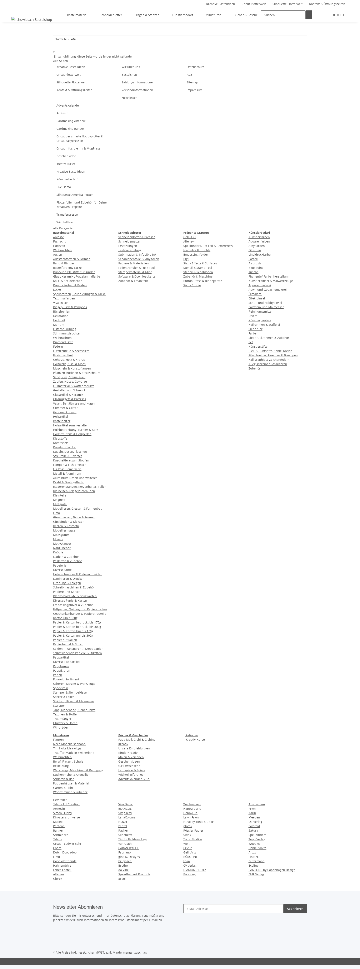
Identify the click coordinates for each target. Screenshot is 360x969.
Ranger (58, 830)
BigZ (186, 259)
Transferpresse (67, 214)
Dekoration (60, 316)
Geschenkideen (129, 761)
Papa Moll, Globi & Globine (136, 740)
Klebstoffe (60, 438)
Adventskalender (68, 105)
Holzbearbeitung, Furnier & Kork (75, 430)
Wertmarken (192, 804)
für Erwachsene (129, 766)
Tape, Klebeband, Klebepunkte (74, 710)
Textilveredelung (129, 250)
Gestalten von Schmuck (69, 390)
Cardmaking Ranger (70, 129)
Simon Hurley (62, 813)
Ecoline (254, 865)
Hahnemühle (62, 865)
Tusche (254, 272)
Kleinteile (59, 495)
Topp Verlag (257, 839)
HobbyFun (190, 813)
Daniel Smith (257, 848)
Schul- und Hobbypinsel (265, 303)
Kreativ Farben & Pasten (70, 285)
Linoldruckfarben (260, 254)
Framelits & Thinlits (196, 250)
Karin (252, 813)
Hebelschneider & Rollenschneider (77, 574)
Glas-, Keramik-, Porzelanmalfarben (77, 276)
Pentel (122, 826)
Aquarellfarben (259, 241)
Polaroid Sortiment (66, 679)
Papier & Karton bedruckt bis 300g (77, 627)
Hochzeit (59, 246)
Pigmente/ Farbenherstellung (269, 276)
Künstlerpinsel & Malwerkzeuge (271, 281)
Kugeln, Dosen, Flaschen (70, 452)
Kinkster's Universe (66, 817)
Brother (123, 865)
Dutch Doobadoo (64, 852)
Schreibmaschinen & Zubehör (74, 587)
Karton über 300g (65, 618)
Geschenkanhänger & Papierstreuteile (79, 614)
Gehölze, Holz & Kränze (69, 360)
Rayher (123, 830)
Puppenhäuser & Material (71, 783)
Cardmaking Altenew (70, 121)
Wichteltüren (65, 222)
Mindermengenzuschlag (130, 952)
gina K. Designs (129, 857)
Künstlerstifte (258, 346)
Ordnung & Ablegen (67, 583)
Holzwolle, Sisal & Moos (69, 364)
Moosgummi (61, 535)
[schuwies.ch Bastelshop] (31, 19)
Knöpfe (58, 552)
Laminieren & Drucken (68, 579)
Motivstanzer (62, 543)
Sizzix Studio (192, 285)
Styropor (59, 706)
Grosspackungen (64, 412)
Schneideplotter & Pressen (136, 237)
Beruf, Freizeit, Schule (68, 761)
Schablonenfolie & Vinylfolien (138, 259)
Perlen (57, 675)
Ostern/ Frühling (64, 329)
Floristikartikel (63, 355)
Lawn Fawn (191, 817)
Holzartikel (60, 417)
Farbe (252, 333)
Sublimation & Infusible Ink (137, 254)
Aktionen (191, 735)
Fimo (56, 513)
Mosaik (58, 539)
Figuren (58, 740)
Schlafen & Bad (63, 779)
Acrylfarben (257, 246)
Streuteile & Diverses (67, 456)
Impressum (194, 90)
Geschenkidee (66, 156)
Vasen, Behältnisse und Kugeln (74, 403)
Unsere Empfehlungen (134, 748)
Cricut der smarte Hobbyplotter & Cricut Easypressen (79, 138)
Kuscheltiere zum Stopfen (71, 460)
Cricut (187, 848)
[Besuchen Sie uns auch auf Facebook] (56, 935)
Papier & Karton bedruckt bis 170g (77, 622)
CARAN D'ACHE (128, 848)
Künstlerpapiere (260, 320)
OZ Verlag (255, 822)
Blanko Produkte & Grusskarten (75, 596)
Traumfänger (62, 719)
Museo (57, 822)
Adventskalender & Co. (134, 779)
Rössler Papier (193, 830)
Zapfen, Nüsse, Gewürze (70, 381)
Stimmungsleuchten (67, 333)
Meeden (254, 817)
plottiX (187, 826)
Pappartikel (61, 657)
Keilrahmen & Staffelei (264, 325)
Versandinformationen (137, 90)
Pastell (253, 259)
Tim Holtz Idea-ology (67, 748)
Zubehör (254, 368)
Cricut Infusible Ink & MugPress (78, 148)
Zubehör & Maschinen (198, 276)
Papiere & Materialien (133, 263)
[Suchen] (309, 14)
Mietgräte (60, 504)
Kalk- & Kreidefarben (67, 281)
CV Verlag (189, 865)
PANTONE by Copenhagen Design (272, 870)
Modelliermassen (65, 530)
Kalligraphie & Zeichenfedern (269, 360)
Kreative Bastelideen (220, 4)
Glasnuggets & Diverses (69, 399)
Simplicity (125, 813)
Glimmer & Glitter (65, 408)
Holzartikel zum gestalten (71, 425)
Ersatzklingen (127, 246)
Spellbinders (257, 835)
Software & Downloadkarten (137, 276)
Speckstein (60, 688)
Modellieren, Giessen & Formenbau (77, 508)
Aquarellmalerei (260, 285)
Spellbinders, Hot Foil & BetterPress (208, 246)
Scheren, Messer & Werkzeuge (74, 684)
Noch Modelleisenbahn (69, 744)
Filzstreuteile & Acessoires (71, 351)
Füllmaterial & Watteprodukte (73, 386)
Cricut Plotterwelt (254, 4)
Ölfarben (255, 250)
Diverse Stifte (62, 570)
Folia (186, 861)
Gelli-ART (189, 237)
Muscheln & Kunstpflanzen (72, 368)
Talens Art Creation (66, 804)
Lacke (57, 290)
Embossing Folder (195, 254)
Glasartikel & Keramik (68, 395)
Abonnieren (295, 909)
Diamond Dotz (63, 342)
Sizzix (187, 835)
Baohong (189, 874)
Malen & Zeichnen (131, 757)
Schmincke (60, 835)
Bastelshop (129, 75)
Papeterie (59, 565)
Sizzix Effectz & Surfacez (200, 263)
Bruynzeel (125, 861)
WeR (186, 844)
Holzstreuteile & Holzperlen (72, 434)
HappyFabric (192, 809)
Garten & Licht (63, 788)
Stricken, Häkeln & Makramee (73, 701)
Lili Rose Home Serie (67, 469)
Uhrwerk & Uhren (65, 723)
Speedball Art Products (134, 874)
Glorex (57, 879)
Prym (252, 809)
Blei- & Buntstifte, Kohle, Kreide (270, 351)
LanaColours (127, 817)
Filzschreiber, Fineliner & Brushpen (273, 355)
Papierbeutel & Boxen (68, 644)
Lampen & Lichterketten (69, 465)
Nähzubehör (62, 548)
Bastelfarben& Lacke (67, 268)
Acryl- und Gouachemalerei (268, 290)
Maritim (58, 325)
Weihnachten (62, 250)
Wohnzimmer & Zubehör (70, 792)
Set (251, 342)
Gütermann (257, 861)
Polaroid (254, 826)
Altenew (189, 241)
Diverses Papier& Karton (70, 600)
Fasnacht (59, 241)
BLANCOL (124, 809)
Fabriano (124, 852)
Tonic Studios (192, 839)
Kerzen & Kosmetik (66, 526)
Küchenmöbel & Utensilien (71, 775)
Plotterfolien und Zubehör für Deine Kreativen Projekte (81, 204)
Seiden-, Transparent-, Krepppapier (78, 649)
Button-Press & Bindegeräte (202, 281)
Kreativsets (61, 443)
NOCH (122, 822)
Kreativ (123, 744)
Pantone (59, 826)
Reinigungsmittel (260, 311)
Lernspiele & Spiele (131, 770)
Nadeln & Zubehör (66, 557)
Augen (57, 254)
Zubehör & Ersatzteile (133, 281)
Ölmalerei (255, 294)
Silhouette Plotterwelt (287, 4)
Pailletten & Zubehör (67, 561)
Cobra (57, 848)
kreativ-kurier (65, 164)
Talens (57, 839)
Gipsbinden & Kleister (68, 522)
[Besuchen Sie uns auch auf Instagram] (56, 944)
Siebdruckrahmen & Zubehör (269, 338)
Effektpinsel (257, 298)
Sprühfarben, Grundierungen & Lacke (79, 294)
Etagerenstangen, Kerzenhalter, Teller (79, 487)
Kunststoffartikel (64, 447)
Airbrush (255, 263)
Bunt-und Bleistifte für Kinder (74, 272)
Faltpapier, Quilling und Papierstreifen (80, 609)
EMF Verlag (256, 874)
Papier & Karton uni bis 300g (73, 635)
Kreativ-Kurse (195, 740)
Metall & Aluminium (67, 473)
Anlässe (58, 237)
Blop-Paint (256, 268)
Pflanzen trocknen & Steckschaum (76, 373)
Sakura (253, 830)
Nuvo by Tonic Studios (198, 822)
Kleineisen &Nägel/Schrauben (74, 491)
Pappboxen (61, 666)
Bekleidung (61, 766)
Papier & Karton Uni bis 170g (73, 631)
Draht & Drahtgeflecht (68, 482)
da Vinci (123, 870)
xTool (122, 879)
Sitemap (192, 82)
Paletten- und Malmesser (266, 307)
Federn (58, 346)
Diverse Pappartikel (66, 662)
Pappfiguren (61, 670)
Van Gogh (125, 844)
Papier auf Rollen (65, 640)
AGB (189, 75)
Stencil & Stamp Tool (197, 268)
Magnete (59, 500)
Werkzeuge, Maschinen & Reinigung (78, 770)
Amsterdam (257, 804)
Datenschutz (195, 67)
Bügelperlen (61, 311)
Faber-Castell (62, 870)
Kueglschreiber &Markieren (268, 364)
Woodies (254, 844)
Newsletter (129, 98)
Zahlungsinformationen (138, 82)
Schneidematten (129, 241)
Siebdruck (255, 329)
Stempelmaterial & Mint (135, 272)
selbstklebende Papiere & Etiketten (77, 653)
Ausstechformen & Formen (71, 259)
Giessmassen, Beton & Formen (74, 517)
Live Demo (63, 187)
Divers (253, 316)
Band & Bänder (63, 263)
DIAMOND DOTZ (194, 870)
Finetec (254, 857)
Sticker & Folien (64, 697)
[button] (319, 15)
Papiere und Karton (66, 592)
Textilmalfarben (64, 298)
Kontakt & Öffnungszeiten (327, 4)
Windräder (60, 727)
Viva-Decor (60, 303)
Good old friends (64, 861)
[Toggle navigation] (16, 11)
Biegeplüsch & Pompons (70, 307)
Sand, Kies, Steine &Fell (69, 377)
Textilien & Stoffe (65, 714)
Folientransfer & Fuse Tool (136, 268)
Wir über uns (131, 67)
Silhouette (125, 835)
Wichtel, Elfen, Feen (131, 775)
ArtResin (62, 113)
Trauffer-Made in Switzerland (73, 753)
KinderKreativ (128, 753)
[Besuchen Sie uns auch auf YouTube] (56, 940)
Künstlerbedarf (67, 179)
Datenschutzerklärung (125, 915)
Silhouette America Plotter (74, 195)
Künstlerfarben (259, 237)
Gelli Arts (189, 852)
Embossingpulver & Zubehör (73, 605)
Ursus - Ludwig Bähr (67, 844)
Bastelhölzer (61, 421)
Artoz (252, 852)
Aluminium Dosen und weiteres (75, 478)
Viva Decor (125, 804)
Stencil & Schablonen (198, 272)
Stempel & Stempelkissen (71, 692)
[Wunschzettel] (325, 15)
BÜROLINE (190, 857)
